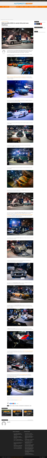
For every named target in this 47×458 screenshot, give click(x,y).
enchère (13, 405)
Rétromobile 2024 (21, 405)
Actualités (6, 6)
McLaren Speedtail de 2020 (23, 374)
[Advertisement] (23, 13)
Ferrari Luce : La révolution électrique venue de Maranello (18, 443)
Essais (18, 6)
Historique (3, 21)
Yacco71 (4, 53)
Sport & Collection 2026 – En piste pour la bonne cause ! (18, 437)
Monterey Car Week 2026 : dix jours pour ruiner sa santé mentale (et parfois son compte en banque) (29, 445)
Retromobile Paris (26, 405)
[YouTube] (41, 24)
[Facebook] (35, 24)
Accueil (32, 0)
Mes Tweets (35, 29)
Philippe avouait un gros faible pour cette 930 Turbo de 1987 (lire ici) (16, 76)
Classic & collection (12, 6)
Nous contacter (43, 0)
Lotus (8, 411)
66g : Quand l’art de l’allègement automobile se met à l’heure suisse (18, 434)
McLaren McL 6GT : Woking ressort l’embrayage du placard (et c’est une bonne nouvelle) (29, 451)
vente (30, 405)
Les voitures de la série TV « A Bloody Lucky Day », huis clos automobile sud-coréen (28, 442)
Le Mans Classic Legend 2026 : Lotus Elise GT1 (17, 413)
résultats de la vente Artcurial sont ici (17, 397)
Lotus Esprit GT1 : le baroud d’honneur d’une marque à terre (6, 413)
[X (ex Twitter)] (37, 24)
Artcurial (10, 405)
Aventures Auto (16, 436)
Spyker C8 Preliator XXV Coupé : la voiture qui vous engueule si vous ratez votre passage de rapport (29, 448)
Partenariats (40, 0)
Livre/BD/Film (36, 6)
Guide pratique (31, 6)
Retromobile (6, 21)
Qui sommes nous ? (36, 0)
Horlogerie (21, 6)
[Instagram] (39, 24)
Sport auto (26, 6)
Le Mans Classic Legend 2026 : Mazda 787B (28, 413)
